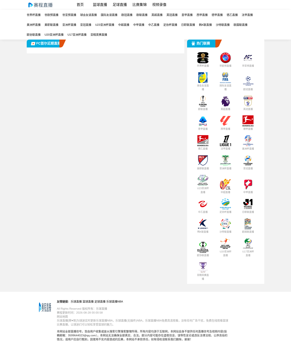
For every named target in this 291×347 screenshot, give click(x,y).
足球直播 (120, 5)
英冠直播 (172, 14)
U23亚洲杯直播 (104, 24)
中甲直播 (138, 24)
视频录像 (159, 5)
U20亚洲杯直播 (54, 34)
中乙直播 (153, 24)
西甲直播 (202, 14)
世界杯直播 (34, 14)
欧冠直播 (126, 14)
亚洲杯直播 (69, 24)
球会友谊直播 (88, 14)
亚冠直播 (85, 24)
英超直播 (157, 14)
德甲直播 (217, 14)
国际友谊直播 (109, 14)
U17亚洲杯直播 (77, 34)
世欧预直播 (51, 14)
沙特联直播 (223, 24)
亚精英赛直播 (98, 34)
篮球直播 (100, 5)
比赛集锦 (139, 5)
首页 (80, 5)
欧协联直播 (34, 34)
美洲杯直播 (34, 24)
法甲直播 (247, 14)
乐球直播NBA (114, 301)
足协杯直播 (170, 24)
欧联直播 (141, 14)
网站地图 (62, 316)
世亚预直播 (69, 14)
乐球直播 (76, 301)
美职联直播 (51, 24)
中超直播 (123, 24)
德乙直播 (232, 14)
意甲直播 (187, 14)
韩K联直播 (205, 24)
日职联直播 (188, 24)
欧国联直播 (240, 24)
